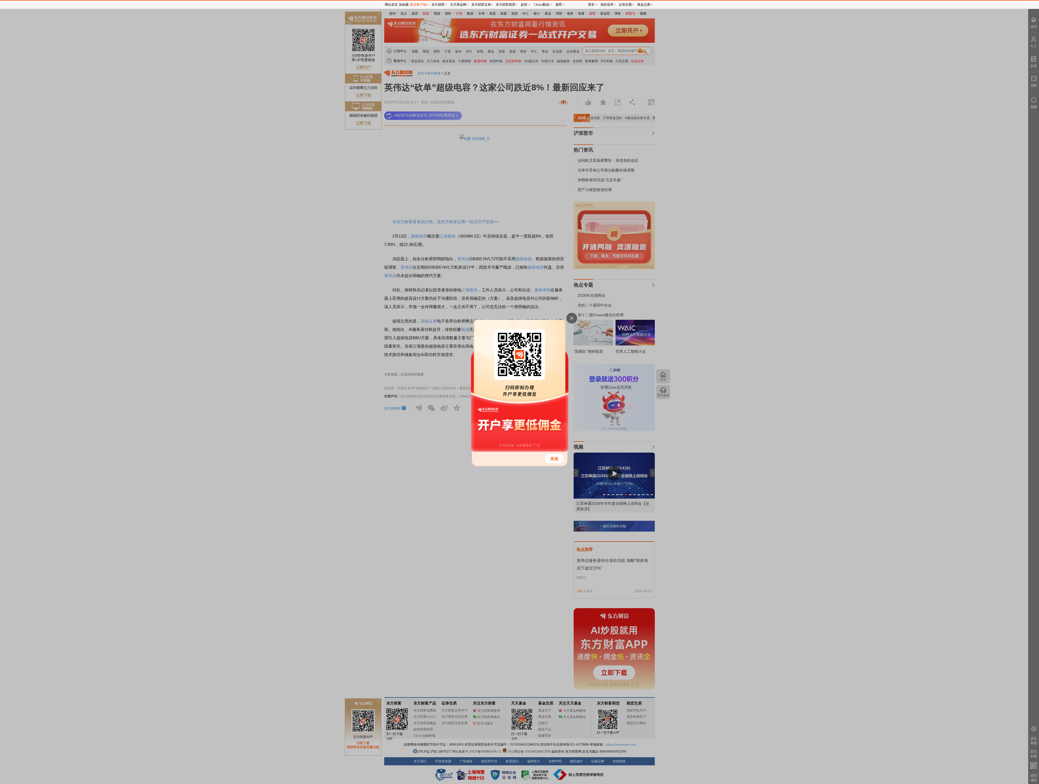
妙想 (524, 4)
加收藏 (404, 4)
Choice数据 (541, 4)
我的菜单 (606, 4)
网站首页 (391, 4)
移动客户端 (418, 4)
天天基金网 (458, 4)
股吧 (558, 4)
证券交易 (625, 4)
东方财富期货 (505, 4)
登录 (591, 4)
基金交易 (643, 4)
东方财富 (438, 4)
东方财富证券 (481, 4)
